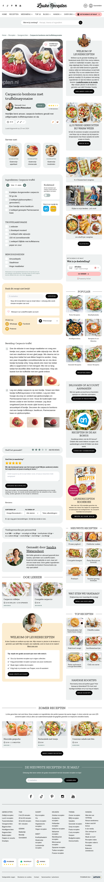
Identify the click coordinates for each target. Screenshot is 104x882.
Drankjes (5, 841)
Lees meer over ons (84, 91)
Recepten (13, 14)
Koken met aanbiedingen (84, 451)
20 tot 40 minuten (25, 818)
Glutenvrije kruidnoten (51, 163)
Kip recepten (39, 815)
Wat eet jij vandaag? (30, 22)
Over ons (68, 14)
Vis (36, 818)
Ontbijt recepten (7, 815)
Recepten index (84, 372)
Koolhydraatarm (41, 837)
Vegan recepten (41, 829)
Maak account (90, 837)
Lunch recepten (7, 818)
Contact (36, 877)
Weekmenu (26, 14)
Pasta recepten (74, 829)
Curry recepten (74, 832)
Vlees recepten (40, 821)
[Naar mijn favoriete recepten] (85, 6)
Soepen (71, 835)
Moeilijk (21, 835)
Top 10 (38, 14)
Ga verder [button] (82, 274)
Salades (72, 821)
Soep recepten (74, 827)
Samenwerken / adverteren (50, 877)
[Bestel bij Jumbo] (53, 209)
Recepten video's (91, 842)
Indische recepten (58, 829)
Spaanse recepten (58, 847)
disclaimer (28, 275)
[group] (84, 268)
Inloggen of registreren (84, 399)
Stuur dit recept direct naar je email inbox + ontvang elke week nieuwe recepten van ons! (33, 302)
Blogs (46, 14)
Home (4, 14)
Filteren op (30, 509)
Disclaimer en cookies (25, 877)
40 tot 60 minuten (25, 821)
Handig (56, 14)
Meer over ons (32, 646)
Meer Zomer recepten (52, 753)
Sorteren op (10, 509)
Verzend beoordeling (16, 486)
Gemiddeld (23, 838)
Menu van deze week (84, 601)
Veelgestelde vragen (8, 877)
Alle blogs (84, 244)
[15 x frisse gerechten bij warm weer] (84, 112)
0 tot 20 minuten (24, 815)
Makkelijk (22, 832)
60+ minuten (23, 824)
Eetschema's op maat (88, 14)
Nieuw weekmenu (91, 820)
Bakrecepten (6, 835)
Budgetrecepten (74, 838)
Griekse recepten (58, 815)
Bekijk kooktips (84, 693)
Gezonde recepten (75, 824)
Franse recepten (58, 853)
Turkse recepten (58, 850)
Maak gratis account (18, 674)
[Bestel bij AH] (46, 209)
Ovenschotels (74, 841)
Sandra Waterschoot (23, 108)
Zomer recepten (74, 815)
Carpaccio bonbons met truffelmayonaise (46, 35)
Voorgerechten (22, 35)
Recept (41, 106)
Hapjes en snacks (8, 838)
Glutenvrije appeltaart (13, 163)
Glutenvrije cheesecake (32, 163)
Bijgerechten (6, 827)
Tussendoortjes (7, 821)
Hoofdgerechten (8, 829)
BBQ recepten (74, 818)
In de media (89, 829)
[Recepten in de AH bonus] (84, 420)
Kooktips (88, 845)
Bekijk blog (84, 143)
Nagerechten (6, 832)
